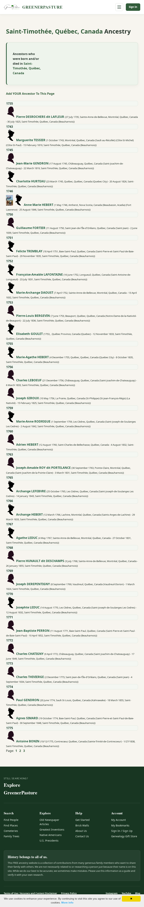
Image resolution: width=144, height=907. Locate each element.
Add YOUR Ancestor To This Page (30, 94)
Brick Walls (82, 825)
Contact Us (82, 836)
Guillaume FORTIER (30, 228)
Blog (137, 893)
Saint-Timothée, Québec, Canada (55, 31)
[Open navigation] (119, 7)
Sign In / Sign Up (122, 831)
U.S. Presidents (49, 840)
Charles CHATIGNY (30, 654)
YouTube (126, 893)
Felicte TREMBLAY (29, 251)
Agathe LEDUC (27, 538)
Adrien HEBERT (27, 444)
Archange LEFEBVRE (31, 491)
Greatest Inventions (52, 829)
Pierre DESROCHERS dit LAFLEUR (40, 117)
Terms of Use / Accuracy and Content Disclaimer (30, 893)
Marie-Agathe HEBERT (32, 357)
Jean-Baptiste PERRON (33, 630)
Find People (11, 820)
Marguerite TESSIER (30, 140)
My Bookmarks (120, 825)
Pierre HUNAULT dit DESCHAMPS (40, 561)
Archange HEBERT (29, 514)
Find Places (11, 825)
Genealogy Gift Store (124, 836)
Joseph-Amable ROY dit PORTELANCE (43, 468)
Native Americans (51, 835)
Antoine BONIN (27, 741)
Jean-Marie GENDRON (32, 163)
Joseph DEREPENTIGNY (33, 584)
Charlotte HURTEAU (30, 181)
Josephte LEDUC (28, 607)
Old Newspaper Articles (49, 822)
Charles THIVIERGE (30, 677)
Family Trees (11, 836)
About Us (81, 831)
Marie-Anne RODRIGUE (33, 421)
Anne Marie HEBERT (38, 205)
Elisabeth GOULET (29, 334)
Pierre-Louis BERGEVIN (33, 316)
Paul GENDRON (27, 700)
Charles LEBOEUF (29, 380)
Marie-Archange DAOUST (34, 292)
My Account (118, 820)
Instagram (112, 893)
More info (67, 902)
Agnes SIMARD (27, 718)
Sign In (133, 7)
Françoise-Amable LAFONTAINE (39, 274)
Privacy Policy (69, 893)
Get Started (82, 820)
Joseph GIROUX (27, 398)
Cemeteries (11, 831)
